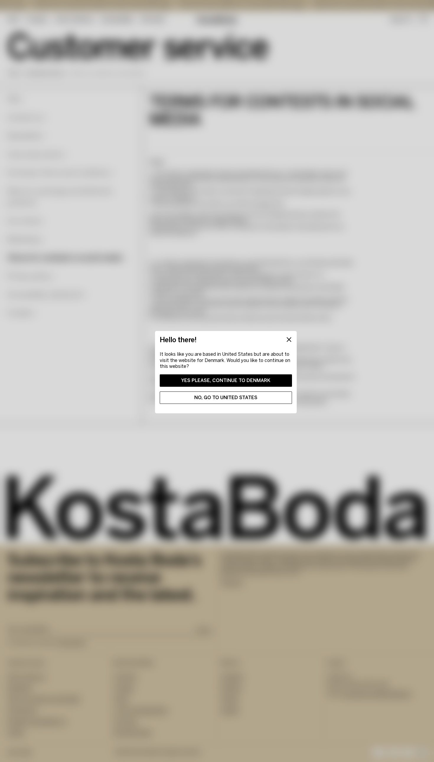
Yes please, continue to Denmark (225, 380)
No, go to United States (225, 397)
